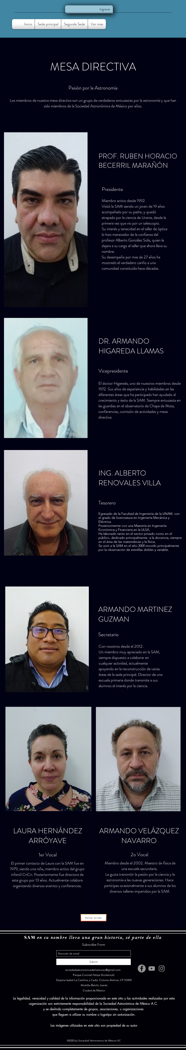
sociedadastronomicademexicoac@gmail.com (93, 970)
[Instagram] (162, 968)
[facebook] (142, 968)
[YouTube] (152, 968)
